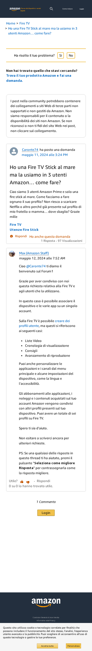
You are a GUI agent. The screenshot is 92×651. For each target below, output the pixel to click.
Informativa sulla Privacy (46, 620)
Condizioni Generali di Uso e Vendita (46, 617)
